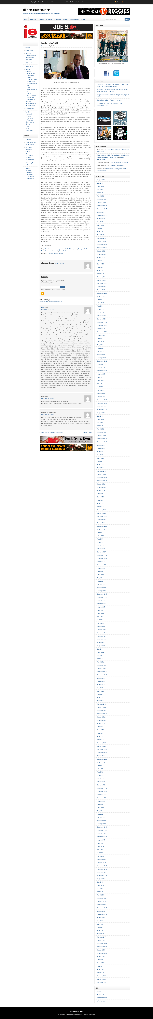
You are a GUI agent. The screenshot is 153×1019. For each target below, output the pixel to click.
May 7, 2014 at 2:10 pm (47, 398)
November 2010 (102, 791)
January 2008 (101, 901)
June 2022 (100, 341)
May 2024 (100, 267)
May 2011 (100, 772)
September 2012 (102, 720)
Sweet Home (31, 99)
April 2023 (100, 309)
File (28, 85)
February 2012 (101, 743)
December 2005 (102, 982)
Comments (126, 2)
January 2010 (101, 824)
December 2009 (102, 827)
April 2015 (100, 620)
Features (28, 101)
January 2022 (101, 358)
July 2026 (100, 183)
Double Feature (32, 83)
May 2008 (100, 888)
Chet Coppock (49, 249)
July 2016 (100, 571)
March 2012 (101, 739)
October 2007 (101, 911)
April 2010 (100, 814)
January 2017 (101, 552)
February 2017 (101, 549)
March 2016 (101, 584)
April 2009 (100, 853)
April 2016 (100, 581)
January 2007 (101, 940)
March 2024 (101, 274)
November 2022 (102, 325)
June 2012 (100, 730)
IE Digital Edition (31, 103)
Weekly (83, 19)
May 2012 (100, 733)
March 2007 (101, 934)
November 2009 (102, 830)
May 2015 (100, 617)
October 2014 (101, 639)
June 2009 (100, 846)
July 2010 (100, 804)
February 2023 (101, 316)
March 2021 (101, 390)
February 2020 (101, 432)
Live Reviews (30, 122)
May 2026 (100, 189)
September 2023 (102, 293)
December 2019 (102, 439)
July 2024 (100, 261)
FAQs (27, 153)
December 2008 (102, 866)
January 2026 (101, 202)
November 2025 (102, 209)
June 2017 (100, 536)
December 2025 (102, 206)
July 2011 (100, 765)
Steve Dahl (62, 251)
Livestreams (57, 19)
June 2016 (100, 574)
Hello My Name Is (31, 55)
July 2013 (100, 688)
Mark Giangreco (46, 251)
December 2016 (102, 555)
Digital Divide (31, 81)
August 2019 (101, 451)
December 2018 (102, 477)
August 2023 (101, 296)
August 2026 (101, 180)
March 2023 (101, 312)
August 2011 (101, 762)
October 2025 (101, 212)
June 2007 (100, 924)
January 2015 (101, 629)
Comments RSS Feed (55, 301)
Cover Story (33, 19)
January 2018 (101, 513)
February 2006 (101, 976)
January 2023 (101, 319)
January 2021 (101, 396)
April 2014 (100, 659)
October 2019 (101, 445)
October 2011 (101, 756)
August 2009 (101, 840)
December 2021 (102, 361)
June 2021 (100, 380)
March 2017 (101, 545)
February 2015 (101, 626)
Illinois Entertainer (36, 10)
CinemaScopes (32, 79)
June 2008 (100, 885)
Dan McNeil (66, 249)
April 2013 (100, 697)
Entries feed (101, 994)
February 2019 (101, 471)
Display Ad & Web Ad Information (40, 2)
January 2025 (101, 241)
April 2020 (100, 426)
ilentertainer (44, 46)
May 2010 (100, 811)
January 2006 (101, 979)
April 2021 (100, 387)
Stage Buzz (29, 130)
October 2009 (101, 833)
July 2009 (100, 843)
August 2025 (101, 218)
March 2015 (101, 623)
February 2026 (101, 199)
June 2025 (100, 225)
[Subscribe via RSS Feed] (42, 293)
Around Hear (31, 73)
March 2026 (101, 196)
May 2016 (100, 578)
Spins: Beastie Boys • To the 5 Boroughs (109, 100)
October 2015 (101, 600)
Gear (28, 87)
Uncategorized (74, 19)
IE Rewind (49, 19)
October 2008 (101, 872)
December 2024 (102, 244)
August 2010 (101, 801)
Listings (84, 2)
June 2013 (100, 691)
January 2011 (101, 785)
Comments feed (102, 998)
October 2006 (101, 950)
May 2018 (100, 500)
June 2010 (100, 807)
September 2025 (102, 215)
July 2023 (100, 299)
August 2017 (101, 529)
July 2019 (100, 455)
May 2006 (100, 966)
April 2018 (100, 503)
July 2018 (100, 494)
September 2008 (102, 875)
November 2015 (102, 597)
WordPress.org (101, 1001)
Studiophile (30, 97)
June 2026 (100, 186)
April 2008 (100, 892)
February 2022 (101, 354)
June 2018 (100, 497)
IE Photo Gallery (30, 105)
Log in (99, 991)
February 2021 (101, 393)
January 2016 (101, 591)
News (27, 126)
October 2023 (101, 290)
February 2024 (101, 277)
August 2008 (101, 879)
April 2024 (100, 270)
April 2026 (100, 193)
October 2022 (101, 329)
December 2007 (102, 905)
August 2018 (101, 490)
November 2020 (102, 403)
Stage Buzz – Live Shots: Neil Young (52, 432)
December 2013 (102, 672)
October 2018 (101, 484)
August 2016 (101, 568)
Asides (25, 19)
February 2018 (101, 510)
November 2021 (102, 364)
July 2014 (100, 649)
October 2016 (101, 562)
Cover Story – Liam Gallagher (119, 162)
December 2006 (102, 943)
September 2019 (102, 448)
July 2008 (100, 882)
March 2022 (101, 351)
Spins (27, 128)
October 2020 (101, 406)
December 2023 (102, 283)
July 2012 (100, 727)
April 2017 (100, 542)
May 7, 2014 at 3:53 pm (47, 414)
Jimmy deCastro (83, 249)
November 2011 (102, 752)
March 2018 (101, 506)
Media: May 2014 (49, 43)
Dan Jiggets (58, 249)
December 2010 (102, 788)
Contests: (26, 2)
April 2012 (100, 736)
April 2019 (100, 464)
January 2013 (101, 707)
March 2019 (101, 468)
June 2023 (100, 303)
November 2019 (102, 442)
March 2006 (101, 972)
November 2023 (102, 286)
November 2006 (102, 947)
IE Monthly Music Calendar (73, 2)
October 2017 (101, 523)
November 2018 (102, 481)
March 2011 (100, 778)
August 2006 (101, 956)
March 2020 (101, 429)
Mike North (55, 251)
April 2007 (100, 930)
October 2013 (101, 678)
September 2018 (102, 487)
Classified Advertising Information (30, 176)
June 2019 (100, 458)
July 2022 (100, 338)
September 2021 (102, 371)
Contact (28, 151)
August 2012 (101, 723)
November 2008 (102, 869)
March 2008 (101, 895)
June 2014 (100, 652)
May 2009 (100, 850)
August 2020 (101, 413)
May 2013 (100, 694)
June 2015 (100, 613)
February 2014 (101, 665)
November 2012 (102, 714)
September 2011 (102, 759)
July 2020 (100, 416)
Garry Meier (73, 249)
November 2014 (102, 636)
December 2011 (102, 749)
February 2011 (101, 782)
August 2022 (101, 335)
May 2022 (100, 345)
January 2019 (101, 474)
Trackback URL (44, 301)
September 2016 (102, 565)
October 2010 (101, 794)
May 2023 (100, 306)
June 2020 (100, 419)
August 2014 (101, 646)
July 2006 (100, 960)
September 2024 (102, 254)
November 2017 (102, 519)
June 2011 (100, 769)
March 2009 (101, 856)
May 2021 (100, 384)
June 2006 (100, 963)
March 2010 (101, 817)
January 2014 (101, 668)
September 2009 (102, 837)
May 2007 (100, 927)
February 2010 (101, 820)
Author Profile (59, 263)
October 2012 (101, 717)
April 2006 (100, 969)
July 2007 (100, 921)
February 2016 (101, 587)
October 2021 (101, 367)
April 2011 (100, 775)
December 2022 (102, 322)
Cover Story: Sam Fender (116, 165)
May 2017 (100, 539)
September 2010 (102, 798)
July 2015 (100, 610)
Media (56, 253)
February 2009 (101, 859)
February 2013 (101, 704)
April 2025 (100, 231)
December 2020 (102, 400)
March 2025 (101, 235)
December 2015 (102, 594)
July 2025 (100, 222)
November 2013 (102, 675)
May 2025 (100, 228)
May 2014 (100, 655)
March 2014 (101, 662)
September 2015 (102, 604)
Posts (118, 2)
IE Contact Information (57, 2)
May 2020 (100, 422)
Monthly (65, 19)
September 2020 (102, 409)
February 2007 (101, 937)
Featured (41, 19)
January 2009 (101, 862)
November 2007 (102, 908)
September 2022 (102, 332)
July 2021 (100, 377)
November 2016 (102, 558)
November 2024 (102, 248)
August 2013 (101, 684)
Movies (28, 124)
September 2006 (102, 953)
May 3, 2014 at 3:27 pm (47, 309)
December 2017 (102, 516)
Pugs (43, 308)
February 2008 (101, 898)
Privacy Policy (30, 159)
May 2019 (100, 461)
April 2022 (100, 348)
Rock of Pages (31, 95)
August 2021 (101, 374)
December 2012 (102, 710)
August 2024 (101, 257)
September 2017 (102, 526)
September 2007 (102, 914)
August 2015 (101, 607)
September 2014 (102, 642)
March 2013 (101, 701)
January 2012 (101, 746)
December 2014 (102, 633)
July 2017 (100, 532)
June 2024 (100, 264)
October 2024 (101, 251)
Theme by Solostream (89, 1014)
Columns (50, 253)
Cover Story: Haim (86, 432)
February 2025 (101, 238)
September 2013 (102, 681)
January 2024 (101, 280)
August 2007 (101, 917)
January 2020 (101, 435)
